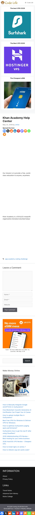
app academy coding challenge (16, 259)
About (5, 476)
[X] (8, 130)
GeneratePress (8, 508)
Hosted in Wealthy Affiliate (23, 508)
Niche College (8, 496)
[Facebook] (4, 130)
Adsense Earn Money (10, 493)
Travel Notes (7, 490)
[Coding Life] (9, 2)
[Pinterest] (18, 130)
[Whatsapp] (29, 130)
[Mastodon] (22, 130)
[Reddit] (11, 130)
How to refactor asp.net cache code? (16, 450)
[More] (4, 134)
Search (27, 361)
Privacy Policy (8, 479)
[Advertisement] (17, 154)
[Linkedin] (15, 130)
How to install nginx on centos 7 (14, 447)
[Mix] (25, 130)
